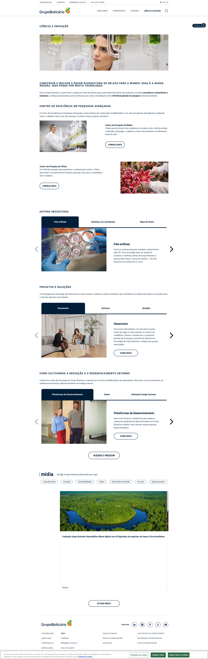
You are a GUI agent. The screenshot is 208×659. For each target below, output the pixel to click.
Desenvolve (63, 308)
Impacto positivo (158, 482)
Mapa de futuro (147, 222)
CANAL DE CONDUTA (110, 633)
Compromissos (47, 643)
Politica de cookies (85, 657)
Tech (63, 633)
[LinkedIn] (134, 624)
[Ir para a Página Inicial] (55, 11)
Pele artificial (60, 222)
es (167, 2)
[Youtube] (165, 624)
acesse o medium (104, 455)
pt (161, 2)
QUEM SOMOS (102, 11)
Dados (107, 394)
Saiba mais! (126, 353)
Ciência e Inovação (152, 11)
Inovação (66, 482)
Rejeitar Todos (158, 655)
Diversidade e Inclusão (121, 482)
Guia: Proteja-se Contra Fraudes (151, 633)
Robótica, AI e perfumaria (103, 222)
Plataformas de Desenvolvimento (67, 394)
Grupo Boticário (49, 482)
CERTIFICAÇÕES (47, 648)
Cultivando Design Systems (143, 394)
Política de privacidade (147, 643)
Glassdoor (107, 643)
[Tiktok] (158, 624)
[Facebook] (150, 624)
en (164, 2)
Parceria (140, 482)
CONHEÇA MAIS (115, 144)
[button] (171, 249)
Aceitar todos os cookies (178, 655)
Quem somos (46, 638)
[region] (104, 655)
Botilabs (146, 308)
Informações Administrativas (150, 638)
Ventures (105, 308)
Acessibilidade (46, 2)
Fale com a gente (97, 2)
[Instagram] (142, 624)
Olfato (101, 482)
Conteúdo (134, 11)
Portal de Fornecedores (113, 638)
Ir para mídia (104, 603)
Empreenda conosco (78, 2)
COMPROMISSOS (119, 11)
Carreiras (61, 2)
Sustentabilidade (85, 482)
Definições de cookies (139, 655)
